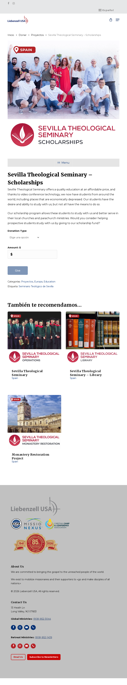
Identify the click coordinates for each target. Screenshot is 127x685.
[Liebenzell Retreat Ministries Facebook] (13, 646)
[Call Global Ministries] (33, 627)
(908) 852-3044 (42, 618)
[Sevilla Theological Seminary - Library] (92, 338)
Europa (38, 281)
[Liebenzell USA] (63, 506)
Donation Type (17, 231)
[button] (117, 19)
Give (17, 270)
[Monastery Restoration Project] (34, 422)
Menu (65, 162)
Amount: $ (14, 247)
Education (49, 281)
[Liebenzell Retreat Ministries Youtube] (26, 646)
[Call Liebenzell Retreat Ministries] (33, 646)
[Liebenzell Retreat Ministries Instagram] (20, 646)
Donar (22, 35)
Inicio (11, 35)
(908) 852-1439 (43, 637)
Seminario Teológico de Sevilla (36, 286)
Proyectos (37, 35)
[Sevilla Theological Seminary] (34, 338)
